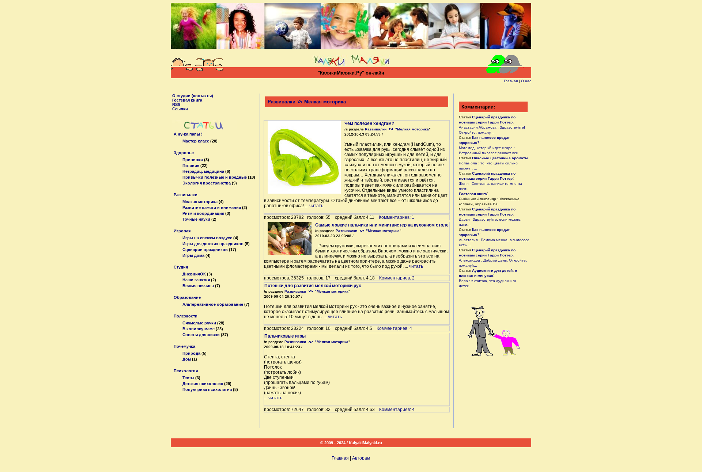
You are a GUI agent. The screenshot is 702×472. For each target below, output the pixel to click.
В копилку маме (198, 329)
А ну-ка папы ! (188, 134)
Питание (190, 165)
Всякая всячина (198, 285)
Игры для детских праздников (213, 243)
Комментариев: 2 (397, 278)
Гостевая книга (187, 100)
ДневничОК (194, 274)
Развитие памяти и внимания (211, 207)
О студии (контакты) (192, 96)
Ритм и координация (203, 213)
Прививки (192, 159)
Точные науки (196, 219)
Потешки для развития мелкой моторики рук (312, 285)
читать (316, 205)
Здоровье (184, 153)
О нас (526, 81)
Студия (181, 267)
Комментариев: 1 (396, 217)
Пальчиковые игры (285, 336)
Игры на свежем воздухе (207, 238)
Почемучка (184, 346)
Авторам (361, 458)
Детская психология (202, 383)
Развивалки (185, 195)
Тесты (188, 378)
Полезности (185, 316)
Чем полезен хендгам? (369, 123)
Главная (511, 81)
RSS (176, 104)
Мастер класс (195, 141)
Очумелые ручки (199, 323)
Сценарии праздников (205, 249)
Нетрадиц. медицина (203, 171)
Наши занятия (196, 280)
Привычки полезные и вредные (214, 177)
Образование (187, 297)
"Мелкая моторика (412, 129)
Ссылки (180, 109)
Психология (186, 371)
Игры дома (193, 255)
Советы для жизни (201, 334)
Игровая (182, 231)
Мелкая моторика (200, 201)
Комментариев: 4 (394, 328)
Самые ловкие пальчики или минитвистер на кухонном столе (382, 225)
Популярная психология (207, 389)
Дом (186, 359)
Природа (191, 353)
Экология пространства (206, 183)
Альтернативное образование (212, 304)
